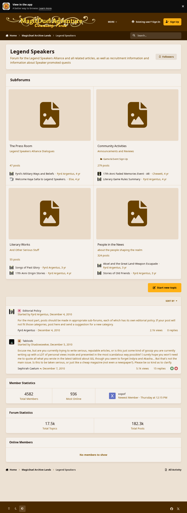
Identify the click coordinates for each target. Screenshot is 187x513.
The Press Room (21, 146)
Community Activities (112, 146)
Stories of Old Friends (116, 273)
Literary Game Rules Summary (121, 179)
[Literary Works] (50, 213)
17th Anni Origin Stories (30, 273)
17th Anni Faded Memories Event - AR (126, 173)
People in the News (111, 244)
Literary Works (20, 244)
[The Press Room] (50, 115)
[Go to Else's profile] (11, 179)
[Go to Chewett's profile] (99, 174)
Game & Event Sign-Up (115, 159)
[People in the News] (137, 213)
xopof (121, 394)
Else (71, 179)
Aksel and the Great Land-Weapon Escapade (130, 263)
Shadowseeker (40, 344)
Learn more (7, 6)
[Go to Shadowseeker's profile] (11, 341)
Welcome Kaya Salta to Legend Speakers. (40, 179)
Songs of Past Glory (27, 267)
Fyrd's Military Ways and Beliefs (34, 173)
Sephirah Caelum (28, 368)
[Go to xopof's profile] (112, 396)
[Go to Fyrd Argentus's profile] (11, 174)
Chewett (157, 173)
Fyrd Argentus (65, 173)
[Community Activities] (137, 115)
